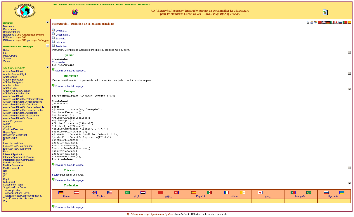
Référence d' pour (26, 40)
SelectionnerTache (13, 184)
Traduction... (62, 46)
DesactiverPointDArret (15, 135)
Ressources (9, 29)
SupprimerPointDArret (14, 187)
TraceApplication (12, 190)
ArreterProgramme (13, 121)
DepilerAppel (10, 132)
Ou (4, 176)
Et (4, 140)
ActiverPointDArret (13, 71)
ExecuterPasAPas (13, 143)
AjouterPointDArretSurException (20, 112)
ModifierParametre (13, 165)
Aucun (6, 123)
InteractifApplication (13, 154)
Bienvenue (8, 26)
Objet (6, 179)
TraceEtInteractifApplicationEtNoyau (22, 195)
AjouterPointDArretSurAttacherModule (23, 99)
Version (7, 61)
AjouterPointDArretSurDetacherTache (23, 110)
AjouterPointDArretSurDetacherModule (23, 107)
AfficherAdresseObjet (14, 74)
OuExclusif (9, 182)
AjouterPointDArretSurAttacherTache (22, 101)
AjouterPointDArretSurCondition (20, 104)
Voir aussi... (61, 42)
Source (7, 58)
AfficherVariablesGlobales (17, 90)
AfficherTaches (11, 85)
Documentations (11, 32)
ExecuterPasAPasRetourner (18, 146)
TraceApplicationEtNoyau (16, 193)
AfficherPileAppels (13, 82)
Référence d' (23, 34)
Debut (6, 50)
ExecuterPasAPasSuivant (17, 148)
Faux (5, 151)
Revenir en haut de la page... (70, 70)
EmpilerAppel (10, 137)
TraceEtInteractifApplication (18, 198)
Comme (7, 126)
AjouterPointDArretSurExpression (21, 115)
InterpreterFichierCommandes (19, 159)
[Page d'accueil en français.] (25, 9)
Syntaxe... (61, 30)
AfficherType (10, 88)
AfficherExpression (13, 79)
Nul (5, 173)
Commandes (58, 62)
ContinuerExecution (13, 129)
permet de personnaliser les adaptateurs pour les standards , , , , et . (200, 12)
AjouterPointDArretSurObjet (17, 118)
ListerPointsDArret (13, 162)
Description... (62, 34)
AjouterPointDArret (13, 96)
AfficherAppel (10, 77)
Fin (4, 53)
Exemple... (61, 38)
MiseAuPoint (10, 55)
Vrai (5, 201)
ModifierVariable (11, 168)
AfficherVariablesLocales (16, 93)
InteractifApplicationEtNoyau (18, 157)
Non (5, 170)
